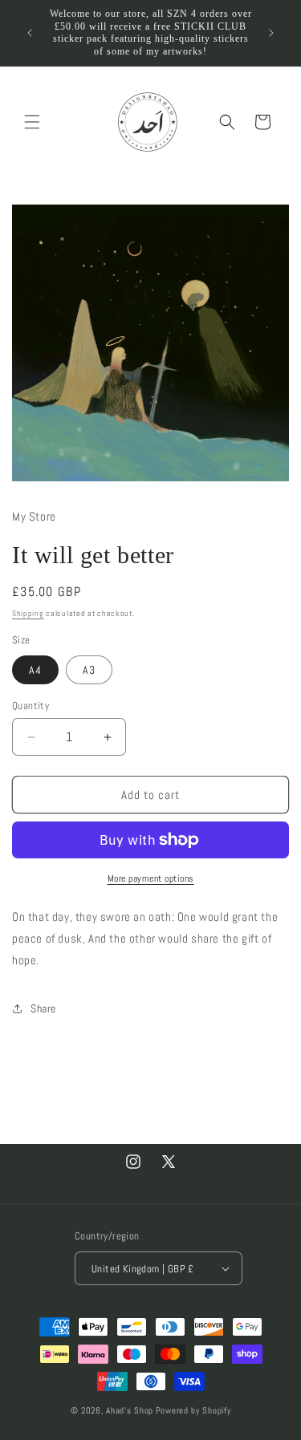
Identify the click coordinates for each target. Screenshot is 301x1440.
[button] (32, 122)
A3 (89, 670)
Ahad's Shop (129, 1410)
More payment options (151, 878)
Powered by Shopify (193, 1410)
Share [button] (43, 1008)
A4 (35, 670)
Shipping (28, 613)
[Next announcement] (271, 33)
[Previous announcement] (29, 33)
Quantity (30, 705)
